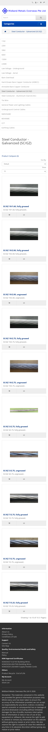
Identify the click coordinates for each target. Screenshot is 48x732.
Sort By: (43, 160)
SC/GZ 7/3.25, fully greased (15, 602)
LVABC (4, 64)
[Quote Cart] (40, 2)
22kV (3, 45)
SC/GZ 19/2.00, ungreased (15, 294)
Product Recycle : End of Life (13, 673)
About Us (5, 632)
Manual (5, 652)
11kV (3, 41)
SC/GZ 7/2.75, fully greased (15, 514)
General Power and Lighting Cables (16, 105)
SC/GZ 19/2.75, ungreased (15, 382)
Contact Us (6, 643)
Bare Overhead (8, 77)
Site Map (5, 646)
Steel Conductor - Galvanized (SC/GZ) (27, 31)
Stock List (5, 682)
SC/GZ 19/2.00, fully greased (16, 250)
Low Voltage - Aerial (10, 73)
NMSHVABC (6, 114)
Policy (4, 655)
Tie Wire (5, 100)
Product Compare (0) (10, 156)
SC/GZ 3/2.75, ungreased (14, 470)
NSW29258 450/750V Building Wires (16, 664)
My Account (6, 680)
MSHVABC (6, 118)
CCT (3, 123)
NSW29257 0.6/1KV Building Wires (16, 662)
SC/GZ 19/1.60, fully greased (16, 206)
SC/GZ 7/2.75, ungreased (14, 558)
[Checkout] (44, 2)
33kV (3, 50)
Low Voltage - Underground (13, 68)
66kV (3, 55)
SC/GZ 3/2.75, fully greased (15, 426)
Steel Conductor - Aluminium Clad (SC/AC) (19, 96)
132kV (4, 59)
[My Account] (36, 2)
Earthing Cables (8, 128)
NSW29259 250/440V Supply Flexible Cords (19, 666)
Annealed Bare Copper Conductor (15, 86)
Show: (44, 167)
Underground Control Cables (13, 109)
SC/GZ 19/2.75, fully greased (16, 338)
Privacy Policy (7, 634)
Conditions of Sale (9, 637)
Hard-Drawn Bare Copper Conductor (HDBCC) (20, 82)
